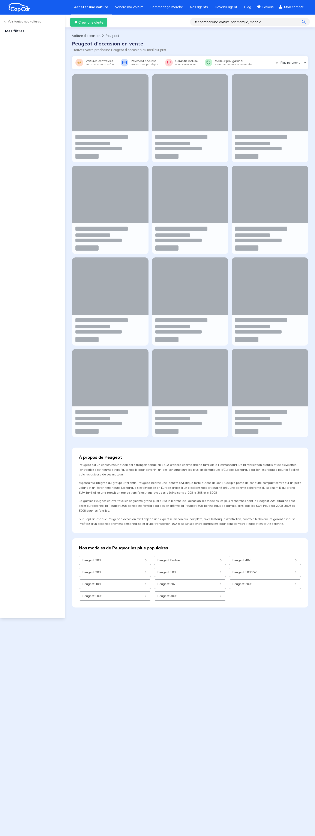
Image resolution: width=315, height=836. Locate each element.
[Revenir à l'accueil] (21, 7)
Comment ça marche (166, 7)
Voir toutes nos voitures (24, 21)
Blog (247, 7)
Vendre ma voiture (129, 7)
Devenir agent (226, 7)
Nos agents (199, 7)
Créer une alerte (90, 22)
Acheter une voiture (91, 7)
